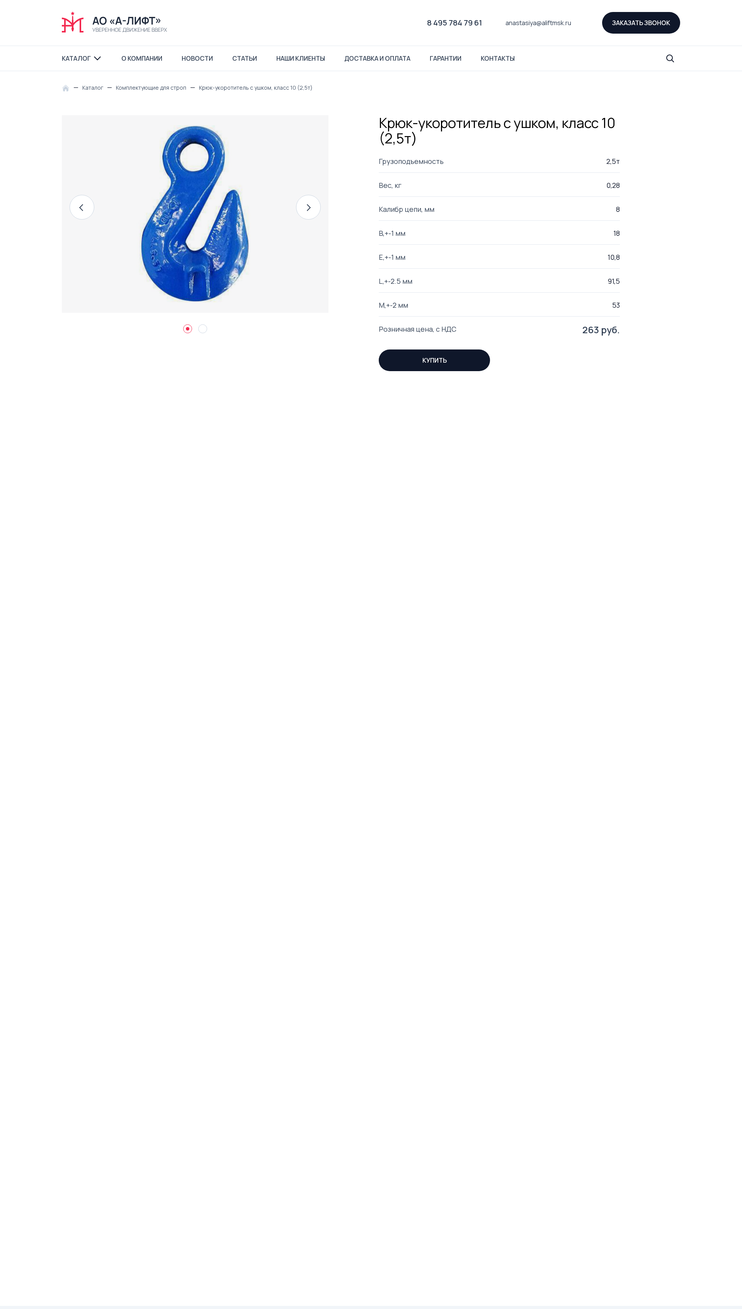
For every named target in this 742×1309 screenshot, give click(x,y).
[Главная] (67, 87)
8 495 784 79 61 (454, 22)
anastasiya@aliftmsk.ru (538, 23)
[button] (82, 207)
